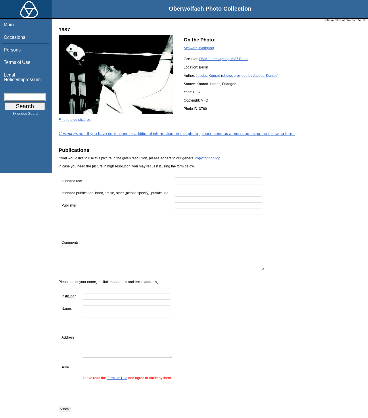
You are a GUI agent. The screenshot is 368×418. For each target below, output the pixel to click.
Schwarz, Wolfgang (199, 48)
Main (9, 24)
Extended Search (25, 113)
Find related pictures (75, 120)
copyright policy (207, 158)
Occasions (14, 37)
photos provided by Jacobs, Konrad (249, 76)
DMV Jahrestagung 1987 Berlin (223, 59)
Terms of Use (17, 62)
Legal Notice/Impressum (22, 77)
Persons (12, 49)
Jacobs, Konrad (208, 76)
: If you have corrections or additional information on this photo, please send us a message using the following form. (177, 133)
